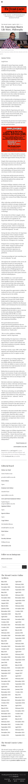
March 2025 (4, 595)
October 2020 (5, 638)
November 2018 (19, 657)
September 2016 (20, 684)
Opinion (22, 781)
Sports (15, 781)
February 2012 (19, 730)
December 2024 (5, 598)
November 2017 (5, 670)
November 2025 (19, 587)
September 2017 (6, 673)
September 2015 (6, 695)
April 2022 (18, 622)
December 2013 (19, 711)
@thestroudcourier (6, 558)
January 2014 (5, 711)
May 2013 (18, 716)
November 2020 (19, 635)
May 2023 (18, 614)
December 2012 (19, 722)
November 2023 (5, 611)
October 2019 (5, 649)
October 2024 (5, 600)
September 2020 (20, 638)
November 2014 (19, 700)
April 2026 (18, 581)
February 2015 (5, 700)
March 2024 (4, 606)
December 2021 (5, 625)
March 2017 (4, 678)
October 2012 (19, 724)
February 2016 (5, 689)
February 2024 (19, 606)
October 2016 (5, 684)
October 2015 (19, 692)
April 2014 (18, 705)
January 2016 (19, 689)
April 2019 (18, 651)
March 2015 (18, 697)
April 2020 (18, 641)
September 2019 (20, 649)
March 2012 (4, 730)
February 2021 (5, 633)
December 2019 (5, 646)
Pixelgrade (15, 776)
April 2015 (4, 697)
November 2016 (19, 681)
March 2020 (4, 643)
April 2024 (18, 603)
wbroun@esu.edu (6, 545)
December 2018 (5, 657)
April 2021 (4, 630)
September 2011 (20, 735)
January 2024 (5, 608)
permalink (17, 456)
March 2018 (18, 665)
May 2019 (4, 651)
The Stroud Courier (6, 24)
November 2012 (5, 724)
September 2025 (20, 590)
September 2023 (6, 614)
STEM (3, 456)
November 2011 (19, 732)
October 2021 (5, 627)
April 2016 (4, 686)
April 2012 (18, 727)
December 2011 (5, 732)
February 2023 (5, 619)
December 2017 (19, 668)
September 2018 (20, 660)
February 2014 (19, 708)
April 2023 (4, 616)
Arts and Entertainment (19, 779)
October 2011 (5, 735)
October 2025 (5, 590)
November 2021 (19, 625)
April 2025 (18, 592)
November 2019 (19, 646)
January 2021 (19, 633)
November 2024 (19, 598)
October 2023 (19, 611)
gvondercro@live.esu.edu (18, 760)
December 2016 (5, 681)
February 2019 (19, 654)
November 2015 (5, 692)
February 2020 (19, 643)
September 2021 (20, 627)
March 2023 (18, 616)
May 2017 (4, 676)
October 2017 (19, 670)
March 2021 (18, 630)
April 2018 (4, 665)
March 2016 (18, 686)
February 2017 (19, 678)
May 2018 (18, 662)
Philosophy (22, 454)
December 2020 (5, 635)
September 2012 (6, 727)
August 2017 (18, 673)
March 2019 (4, 654)
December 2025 (5, 587)
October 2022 (5, 622)
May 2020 (4, 641)
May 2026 (4, 581)
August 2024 (4, 603)
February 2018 (5, 668)
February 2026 (19, 584)
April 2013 (4, 719)
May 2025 (4, 592)
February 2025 (19, 595)
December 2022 (19, 619)
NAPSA (10, 452)
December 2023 (19, 608)
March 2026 (4, 584)
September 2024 (20, 600)
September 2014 (20, 703)
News (21, 24)
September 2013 (6, 716)
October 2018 (5, 660)
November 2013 (5, 713)
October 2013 (19, 713)
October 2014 (5, 703)
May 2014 (4, 705)
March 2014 (4, 708)
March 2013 (18, 719)
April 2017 (18, 676)
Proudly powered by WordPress (10, 774)
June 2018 (4, 662)
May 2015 (18, 695)
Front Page (7, 779)
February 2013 (5, 722)
